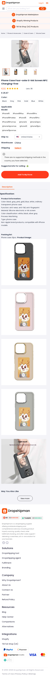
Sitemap (32, 674)
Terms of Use (8, 674)
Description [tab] (7, 187)
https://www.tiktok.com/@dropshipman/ (4, 542)
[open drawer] (47, 3)
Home (3, 33)
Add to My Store (25, 174)
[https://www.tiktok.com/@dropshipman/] (3, 542)
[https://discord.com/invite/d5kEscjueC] (7, 542)
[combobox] (24, 136)
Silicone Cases (40, 33)
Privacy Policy (21, 674)
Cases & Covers (28, 33)
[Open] (39, 137)
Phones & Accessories (14, 33)
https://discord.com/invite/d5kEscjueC (7, 542)
